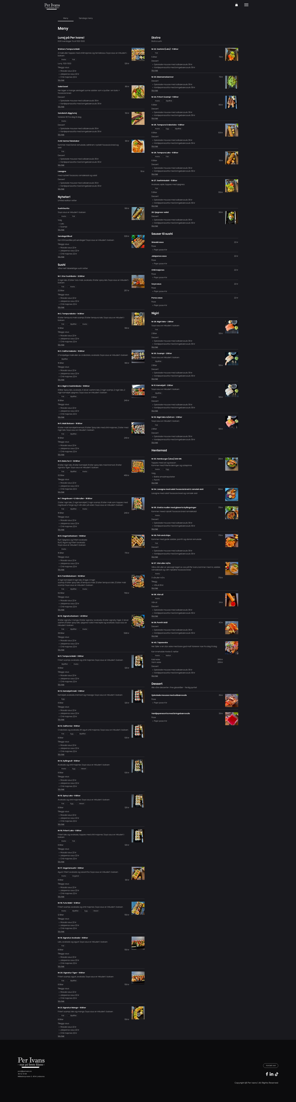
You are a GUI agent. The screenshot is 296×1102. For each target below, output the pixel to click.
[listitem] (67, 71)
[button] (236, 4)
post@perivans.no (25, 1071)
